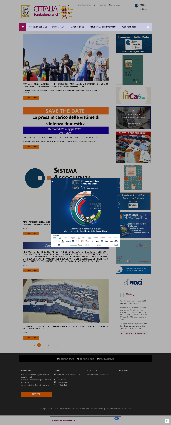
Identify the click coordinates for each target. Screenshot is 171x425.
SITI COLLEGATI (58, 27)
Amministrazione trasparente (103, 27)
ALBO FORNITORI (129, 27)
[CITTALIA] (22, 27)
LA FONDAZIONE (77, 27)
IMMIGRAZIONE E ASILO (37, 27)
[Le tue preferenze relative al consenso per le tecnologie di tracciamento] (167, 421)
